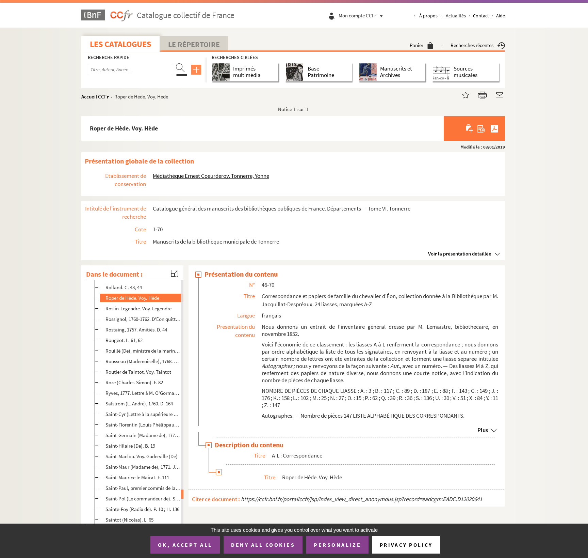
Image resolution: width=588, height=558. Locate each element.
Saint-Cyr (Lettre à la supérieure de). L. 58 (143, 414)
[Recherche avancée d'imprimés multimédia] (222, 72)
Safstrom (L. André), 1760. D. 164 (139, 403)
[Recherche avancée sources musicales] (443, 72)
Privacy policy (406, 545)
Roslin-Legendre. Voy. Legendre (138, 308)
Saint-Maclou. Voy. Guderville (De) (141, 456)
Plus (482, 430)
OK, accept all (185, 544)
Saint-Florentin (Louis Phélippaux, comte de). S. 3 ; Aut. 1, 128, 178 (143, 424)
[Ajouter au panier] (470, 128)
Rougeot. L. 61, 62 (124, 340)
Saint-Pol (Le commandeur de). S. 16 (143, 498)
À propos (428, 16)
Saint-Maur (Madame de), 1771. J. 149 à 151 (143, 467)
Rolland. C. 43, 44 (123, 287)
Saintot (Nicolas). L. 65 (129, 519)
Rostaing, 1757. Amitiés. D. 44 (136, 329)
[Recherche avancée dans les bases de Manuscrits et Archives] (369, 72)
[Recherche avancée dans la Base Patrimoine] (296, 72)
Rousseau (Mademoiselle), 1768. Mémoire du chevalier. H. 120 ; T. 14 (143, 361)
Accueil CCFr (95, 96)
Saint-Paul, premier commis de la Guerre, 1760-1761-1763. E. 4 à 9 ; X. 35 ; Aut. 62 (143, 488)
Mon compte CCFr (357, 15)
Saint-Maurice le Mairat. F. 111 (137, 477)
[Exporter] (481, 128)
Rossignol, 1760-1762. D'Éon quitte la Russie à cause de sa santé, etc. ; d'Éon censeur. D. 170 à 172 (143, 319)
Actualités (456, 16)
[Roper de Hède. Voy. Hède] (461, 94)
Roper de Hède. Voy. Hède (132, 298)
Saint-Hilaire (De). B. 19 (130, 446)
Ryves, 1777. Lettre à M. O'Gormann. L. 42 (143, 393)
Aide (500, 16)
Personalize (337, 544)
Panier (416, 45)
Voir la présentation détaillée (459, 253)
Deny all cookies (263, 544)
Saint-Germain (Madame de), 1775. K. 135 (143, 435)
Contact (481, 16)
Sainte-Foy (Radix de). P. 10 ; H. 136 (142, 509)
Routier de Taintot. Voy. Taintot (138, 372)
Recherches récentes (472, 45)
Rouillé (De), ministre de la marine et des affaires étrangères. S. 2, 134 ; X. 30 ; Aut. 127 (143, 350)
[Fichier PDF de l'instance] (494, 128)
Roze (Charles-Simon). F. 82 (134, 382)
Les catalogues (120, 44)
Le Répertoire (194, 44)
